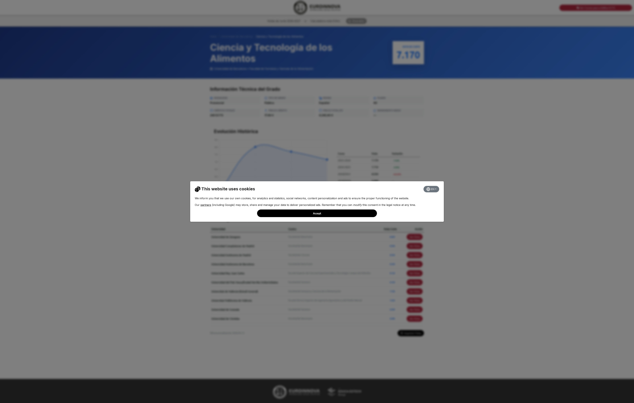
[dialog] (317, 201)
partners (205, 205)
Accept (317, 213)
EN (432, 189)
